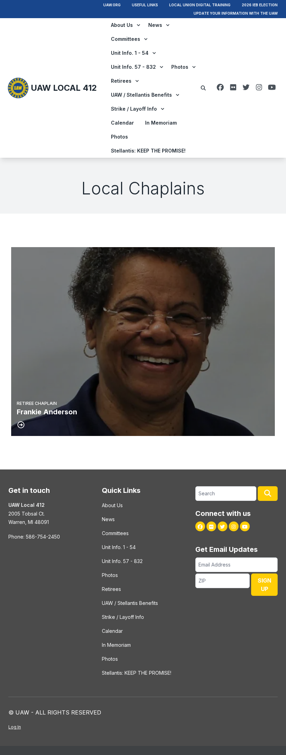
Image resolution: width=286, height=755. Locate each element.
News (155, 25)
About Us (122, 25)
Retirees (121, 81)
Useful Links (145, 5)
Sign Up (264, 584)
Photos (179, 67)
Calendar (122, 123)
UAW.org (112, 5)
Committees (125, 39)
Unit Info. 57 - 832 (133, 67)
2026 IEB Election (260, 5)
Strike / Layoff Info (134, 109)
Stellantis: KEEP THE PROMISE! (148, 151)
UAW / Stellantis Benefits (141, 95)
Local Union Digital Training (200, 5)
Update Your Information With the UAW (236, 13)
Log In (14, 727)
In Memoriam (161, 123)
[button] (268, 493)
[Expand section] (138, 25)
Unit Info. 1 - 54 (130, 53)
